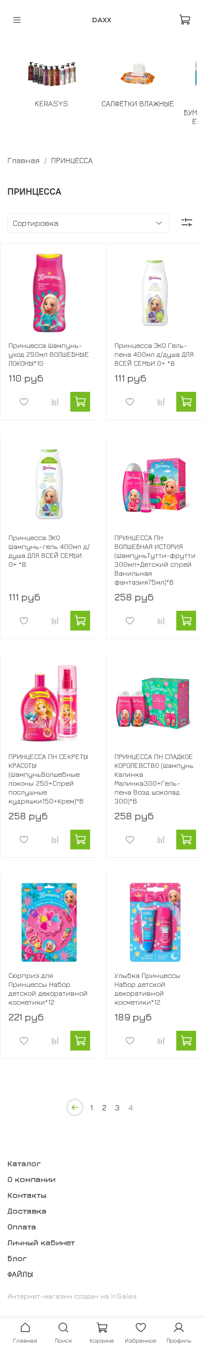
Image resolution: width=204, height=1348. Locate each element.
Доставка (27, 1210)
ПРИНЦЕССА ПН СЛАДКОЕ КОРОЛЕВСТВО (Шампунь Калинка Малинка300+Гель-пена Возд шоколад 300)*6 (154, 778)
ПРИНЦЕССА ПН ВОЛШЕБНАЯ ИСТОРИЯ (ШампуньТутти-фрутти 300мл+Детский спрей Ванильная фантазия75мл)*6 (155, 559)
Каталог (24, 1163)
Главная (23, 160)
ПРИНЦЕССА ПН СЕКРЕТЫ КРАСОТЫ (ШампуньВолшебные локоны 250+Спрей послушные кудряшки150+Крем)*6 (48, 778)
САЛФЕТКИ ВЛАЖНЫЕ (138, 103)
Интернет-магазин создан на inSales (72, 1296)
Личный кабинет (41, 1242)
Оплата (21, 1226)
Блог (17, 1258)
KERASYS (51, 103)
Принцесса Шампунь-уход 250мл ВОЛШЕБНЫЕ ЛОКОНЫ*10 (48, 354)
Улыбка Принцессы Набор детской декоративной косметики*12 (147, 988)
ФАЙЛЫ (20, 1273)
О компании (31, 1179)
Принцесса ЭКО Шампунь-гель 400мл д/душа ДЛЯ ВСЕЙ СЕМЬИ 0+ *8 (49, 550)
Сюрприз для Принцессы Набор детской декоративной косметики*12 (48, 988)
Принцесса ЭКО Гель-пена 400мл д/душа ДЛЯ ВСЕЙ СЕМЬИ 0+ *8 (154, 354)
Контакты (27, 1194)
